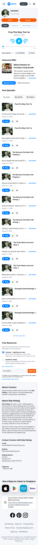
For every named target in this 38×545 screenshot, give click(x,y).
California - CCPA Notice (19, 532)
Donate (28, 20)
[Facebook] (12, 515)
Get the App (9, 524)
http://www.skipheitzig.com (11, 451)
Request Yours (9, 83)
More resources (24, 83)
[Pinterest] (19, 515)
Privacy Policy (28, 524)
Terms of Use (10, 528)
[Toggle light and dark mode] (34, 4)
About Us (18, 524)
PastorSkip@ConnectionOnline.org (13, 445)
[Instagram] (25, 515)
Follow (10, 20)
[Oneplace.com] (11, 4)
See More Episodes (19, 336)
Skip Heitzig (14, 14)
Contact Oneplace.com (24, 528)
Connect (14, 10)
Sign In (23, 4)
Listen (5, 25)
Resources (15, 25)
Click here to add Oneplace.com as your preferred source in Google (20, 504)
